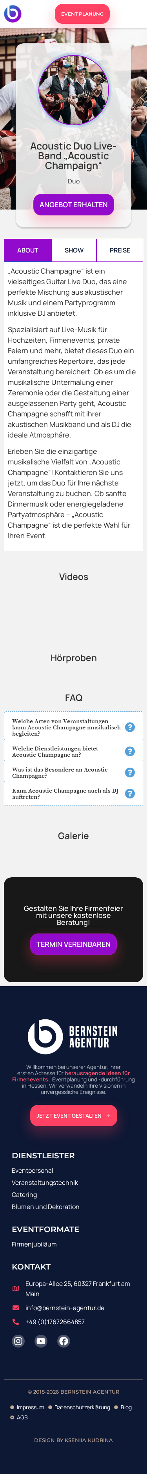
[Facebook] (63, 1341)
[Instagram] (18, 1341)
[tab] (27, 250)
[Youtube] (40, 1341)
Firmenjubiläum (34, 1244)
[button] (73, 727)
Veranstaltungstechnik (45, 1182)
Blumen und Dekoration (46, 1207)
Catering (24, 1194)
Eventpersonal (32, 1170)
